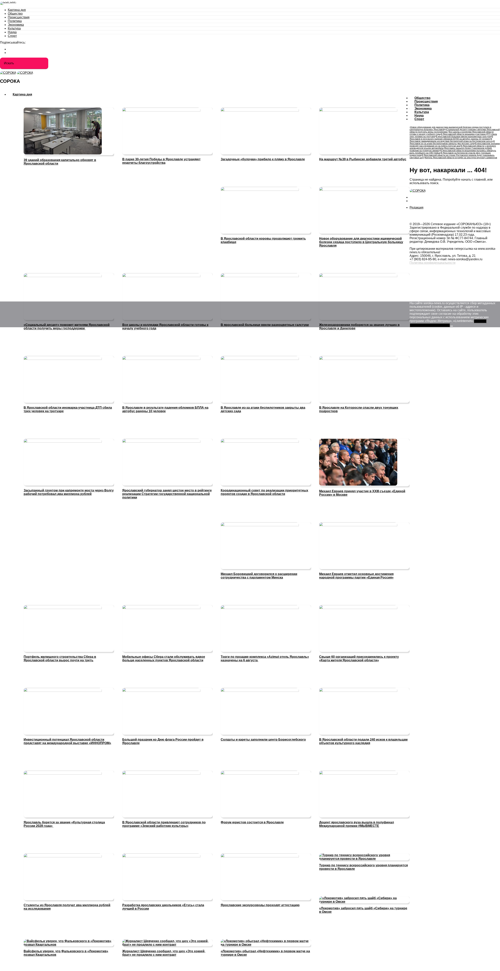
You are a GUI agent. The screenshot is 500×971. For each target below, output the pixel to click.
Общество (15, 13)
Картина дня (17, 10)
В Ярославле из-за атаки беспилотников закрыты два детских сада (452, 142)
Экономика (16, 24)
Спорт (12, 35)
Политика (15, 21)
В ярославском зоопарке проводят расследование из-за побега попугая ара (455, 144)
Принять (480, 321)
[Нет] (451, 326)
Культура (14, 28)
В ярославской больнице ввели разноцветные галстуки (463, 136)
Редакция (416, 207)
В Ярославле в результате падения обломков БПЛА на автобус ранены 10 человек (451, 137)
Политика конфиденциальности (432, 262)
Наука (12, 32)
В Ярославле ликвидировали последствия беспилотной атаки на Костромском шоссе (451, 140)
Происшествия (18, 17)
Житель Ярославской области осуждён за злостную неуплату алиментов (461, 157)
